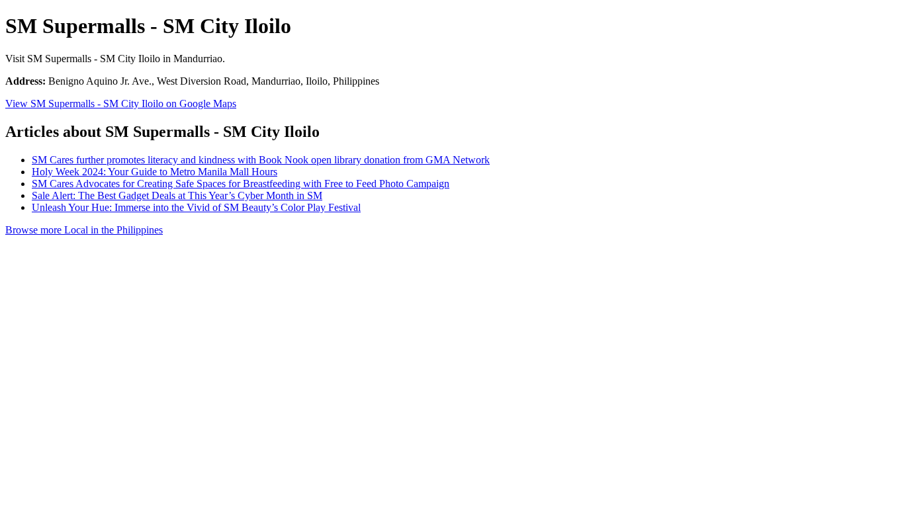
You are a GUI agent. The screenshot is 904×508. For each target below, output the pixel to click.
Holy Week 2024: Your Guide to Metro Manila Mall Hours (154, 171)
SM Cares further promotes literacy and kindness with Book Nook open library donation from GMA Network (261, 159)
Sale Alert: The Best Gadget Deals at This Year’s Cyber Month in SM (177, 195)
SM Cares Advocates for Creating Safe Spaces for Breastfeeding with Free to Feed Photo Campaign (240, 183)
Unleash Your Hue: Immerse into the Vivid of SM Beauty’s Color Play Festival (196, 207)
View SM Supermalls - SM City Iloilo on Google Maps (120, 103)
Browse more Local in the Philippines (84, 229)
